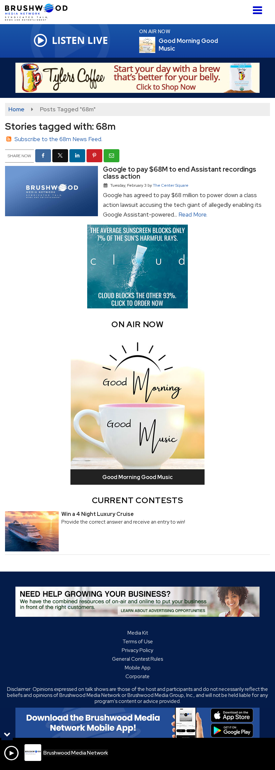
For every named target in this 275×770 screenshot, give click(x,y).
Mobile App (138, 667)
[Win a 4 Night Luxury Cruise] (32, 531)
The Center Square (170, 185)
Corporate (137, 676)
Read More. (192, 214)
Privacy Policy (137, 650)
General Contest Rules (137, 659)
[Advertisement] (137, 78)
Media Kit (137, 633)
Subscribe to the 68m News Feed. (58, 139)
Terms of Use (137, 641)
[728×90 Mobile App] (137, 723)
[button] (257, 8)
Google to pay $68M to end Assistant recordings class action (179, 173)
